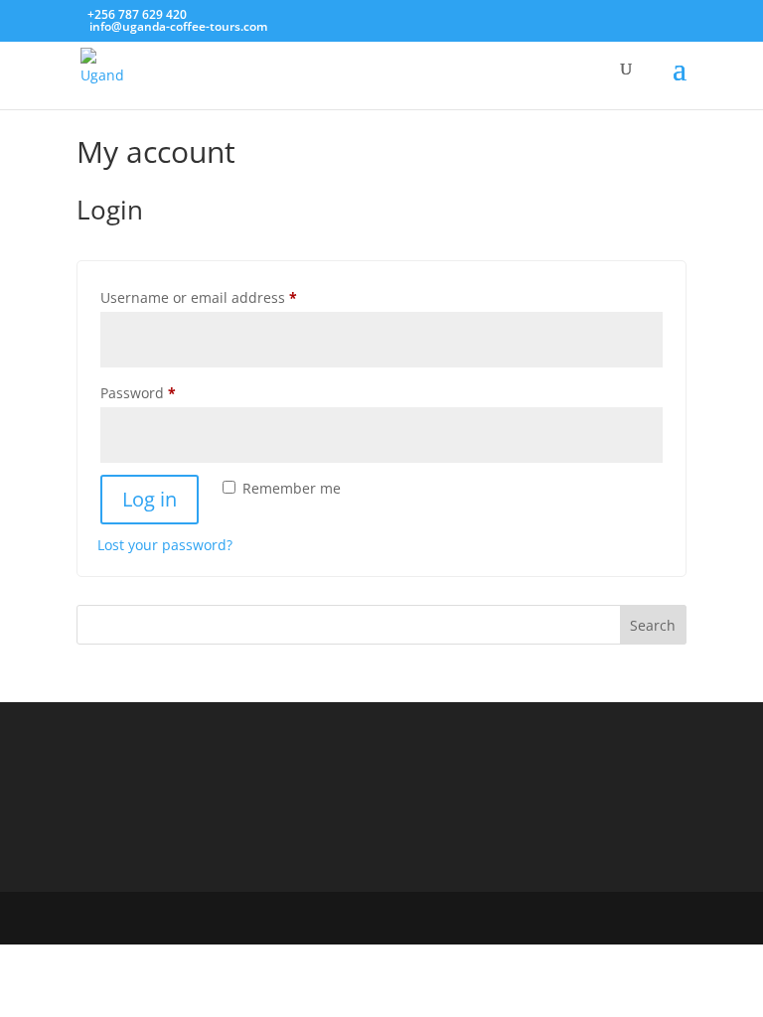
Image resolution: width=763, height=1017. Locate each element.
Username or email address (229, 297)
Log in (149, 499)
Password (168, 392)
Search (653, 625)
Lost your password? (164, 544)
